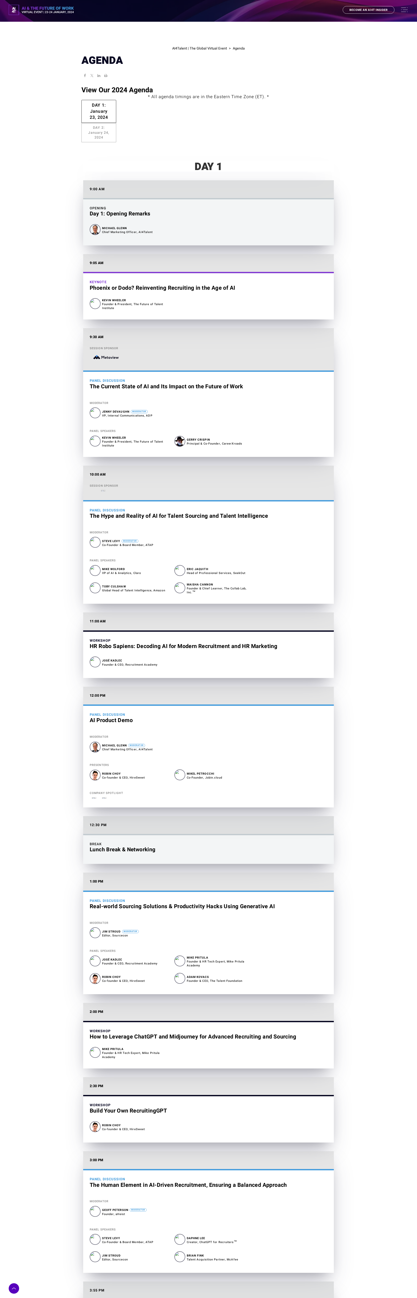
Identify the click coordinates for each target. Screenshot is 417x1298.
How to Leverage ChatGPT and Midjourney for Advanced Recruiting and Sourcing (193, 1015)
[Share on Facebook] (84, 76)
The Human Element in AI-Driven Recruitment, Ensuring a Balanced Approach (188, 1163)
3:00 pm (96, 1138)
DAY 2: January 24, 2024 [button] (208, 115)
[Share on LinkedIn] (98, 76)
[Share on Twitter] (91, 76)
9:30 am (97, 315)
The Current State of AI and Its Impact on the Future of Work (166, 364)
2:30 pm (96, 1064)
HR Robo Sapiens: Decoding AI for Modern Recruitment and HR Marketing (183, 624)
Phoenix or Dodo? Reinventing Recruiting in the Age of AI (162, 266)
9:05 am (97, 241)
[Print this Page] (105, 76)
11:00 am (98, 599)
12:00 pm (97, 673)
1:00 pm (96, 859)
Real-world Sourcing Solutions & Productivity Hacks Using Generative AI (182, 884)
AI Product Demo (111, 698)
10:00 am (98, 452)
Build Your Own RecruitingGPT (128, 1089)
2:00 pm (96, 989)
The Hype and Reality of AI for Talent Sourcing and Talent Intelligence (179, 494)
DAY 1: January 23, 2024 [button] (208, 105)
